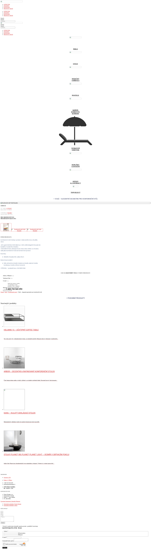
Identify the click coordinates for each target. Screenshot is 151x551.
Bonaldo (9, 212)
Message (5, 287)
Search (2, 18)
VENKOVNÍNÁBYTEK (75, 149)
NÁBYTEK (7, 4)
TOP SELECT (75, 192)
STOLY (75, 64)
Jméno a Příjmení (7, 275)
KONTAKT (7, 7)
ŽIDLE (75, 49)
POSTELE (75, 95)
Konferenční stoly (12, 292)
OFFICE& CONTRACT (75, 182)
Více (8, 346)
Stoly (6, 292)
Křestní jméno (21, 533)
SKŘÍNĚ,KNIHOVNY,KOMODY (75, 111)
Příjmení (20, 534)
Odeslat (5, 547)
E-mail (5, 281)
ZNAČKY (6, 6)
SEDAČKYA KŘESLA (75, 79)
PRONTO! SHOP (8, 8)
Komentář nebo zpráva (8, 541)
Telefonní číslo (7, 278)
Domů (2, 292)
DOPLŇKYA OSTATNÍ (75, 165)
